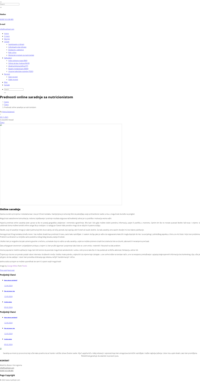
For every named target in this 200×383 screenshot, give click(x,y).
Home (6, 33)
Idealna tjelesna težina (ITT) (18, 66)
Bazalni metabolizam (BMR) (18, 69)
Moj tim (7, 39)
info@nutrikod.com (7, 29)
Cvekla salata (8, 302)
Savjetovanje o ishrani (16, 44)
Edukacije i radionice (16, 50)
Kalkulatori (8, 58)
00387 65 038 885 (6, 19)
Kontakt (7, 85)
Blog (5, 82)
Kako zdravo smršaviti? (10, 280)
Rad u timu (12, 52)
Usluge (6, 41)
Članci (6, 104)
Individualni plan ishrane (17, 47)
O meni (7, 36)
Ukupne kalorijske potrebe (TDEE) (20, 71)
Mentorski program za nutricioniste (21, 55)
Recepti (7, 74)
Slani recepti (13, 77)
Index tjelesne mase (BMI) (17, 60)
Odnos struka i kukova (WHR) (18, 63)
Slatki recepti (13, 79)
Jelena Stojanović (8, 112)
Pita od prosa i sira (9, 291)
